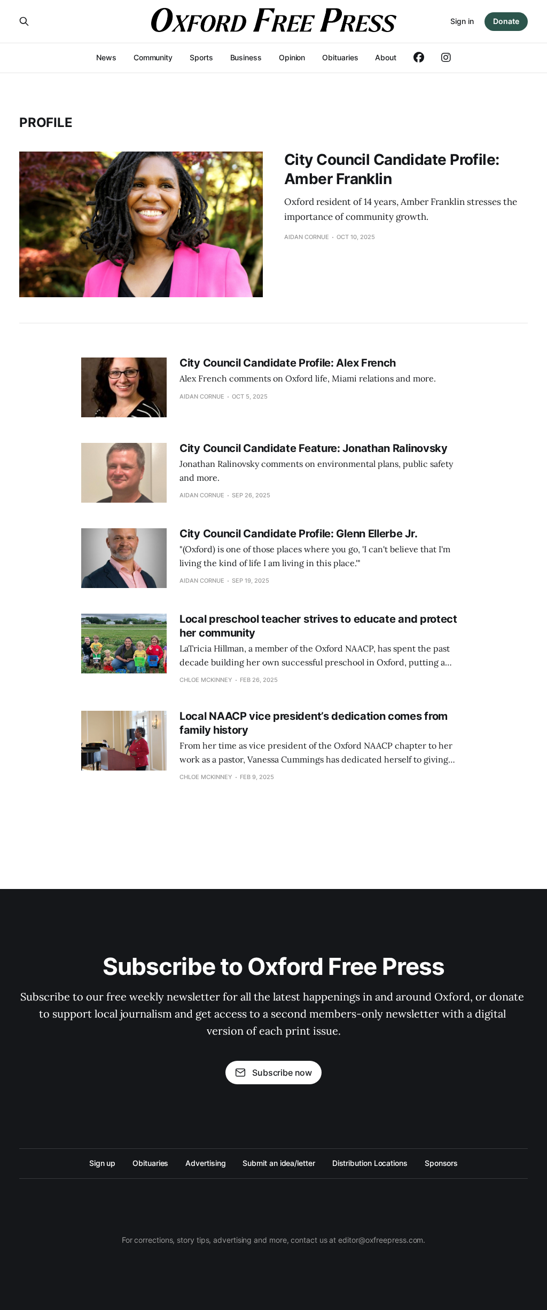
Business (246, 57)
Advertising (205, 1163)
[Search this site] (24, 21)
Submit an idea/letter (279, 1163)
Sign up (102, 1163)
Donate (506, 21)
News (106, 57)
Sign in (462, 21)
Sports (201, 57)
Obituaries (340, 57)
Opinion (292, 57)
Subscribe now (282, 1072)
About (385, 57)
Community (153, 57)
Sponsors (441, 1163)
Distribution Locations (370, 1163)
